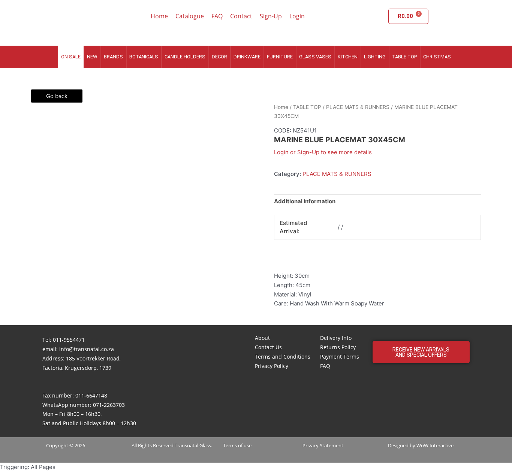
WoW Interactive (435, 445)
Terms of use (237, 445)
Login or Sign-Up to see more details (323, 152)
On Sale (71, 57)
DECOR (219, 57)
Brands (113, 57)
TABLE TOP (404, 57)
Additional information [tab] (304, 201)
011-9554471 (69, 339)
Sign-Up (271, 16)
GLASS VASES (315, 57)
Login (297, 16)
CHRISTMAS (437, 57)
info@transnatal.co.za (86, 349)
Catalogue (189, 16)
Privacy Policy (271, 365)
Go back (56, 96)
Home (159, 16)
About (262, 337)
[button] (421, 352)
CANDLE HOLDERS (185, 57)
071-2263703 (109, 404)
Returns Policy (338, 347)
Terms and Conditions (282, 356)
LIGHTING (375, 57)
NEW (92, 57)
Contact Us (268, 347)
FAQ (217, 16)
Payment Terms (339, 356)
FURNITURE (280, 57)
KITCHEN (348, 57)
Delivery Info (336, 337)
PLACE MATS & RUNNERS (357, 107)
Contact (241, 16)
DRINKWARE (247, 57)
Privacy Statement (322, 445)
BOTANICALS (143, 57)
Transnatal (186, 445)
